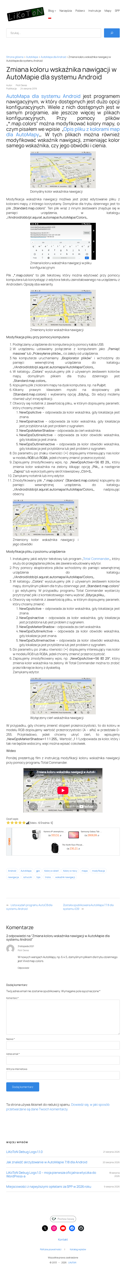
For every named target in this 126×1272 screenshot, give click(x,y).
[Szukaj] (112, 33)
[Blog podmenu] (55, 10)
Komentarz (12, 997)
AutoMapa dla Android (53, 57)
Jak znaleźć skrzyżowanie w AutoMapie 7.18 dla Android (46, 1162)
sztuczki (27, 877)
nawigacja (13, 877)
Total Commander (96, 558)
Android (12, 870)
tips (38, 877)
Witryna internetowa (16, 1068)
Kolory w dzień (51, 870)
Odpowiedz (23, 967)
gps (38, 870)
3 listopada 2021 (26, 946)
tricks (48, 877)
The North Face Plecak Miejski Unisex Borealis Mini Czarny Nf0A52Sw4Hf (73, 845)
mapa (85, 870)
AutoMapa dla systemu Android (43, 96)
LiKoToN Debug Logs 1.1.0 (24, 1152)
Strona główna (14, 57)
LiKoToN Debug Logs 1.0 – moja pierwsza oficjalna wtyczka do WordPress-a (51, 1174)
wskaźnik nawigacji (65, 877)
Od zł (54, 835)
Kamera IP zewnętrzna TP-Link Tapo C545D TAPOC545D (55, 831)
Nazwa (10, 1038)
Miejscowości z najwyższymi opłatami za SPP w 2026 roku (48, 1186)
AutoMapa (32, 57)
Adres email (13, 1053)
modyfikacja (98, 870)
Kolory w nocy (70, 870)
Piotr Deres (21, 85)
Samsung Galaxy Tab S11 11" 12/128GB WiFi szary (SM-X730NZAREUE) (92, 831)
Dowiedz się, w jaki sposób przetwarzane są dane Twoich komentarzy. (57, 1106)
